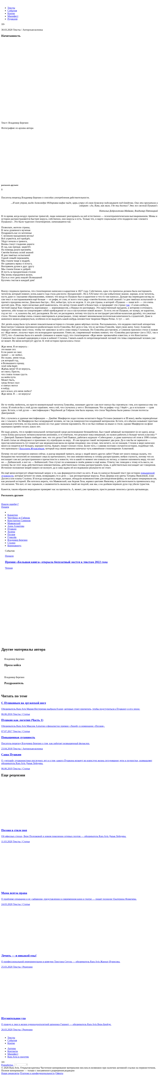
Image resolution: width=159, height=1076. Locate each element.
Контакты (12, 1051)
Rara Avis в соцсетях (18, 1056)
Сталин (11, 542)
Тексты (11, 7)
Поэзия (11, 534)
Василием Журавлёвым (31, 448)
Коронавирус (14, 545)
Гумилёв (11, 537)
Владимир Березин (17, 540)
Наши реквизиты (10, 1073)
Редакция (12, 19)
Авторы (11, 1048)
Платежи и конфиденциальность (37, 1073)
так (127, 305)
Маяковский (13, 523)
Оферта (59, 1073)
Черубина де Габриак (18, 517)
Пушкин (11, 529)
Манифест (12, 16)
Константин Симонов (19, 520)
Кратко (11, 13)
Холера (11, 531)
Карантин (12, 515)
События (12, 10)
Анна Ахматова (15, 526)
